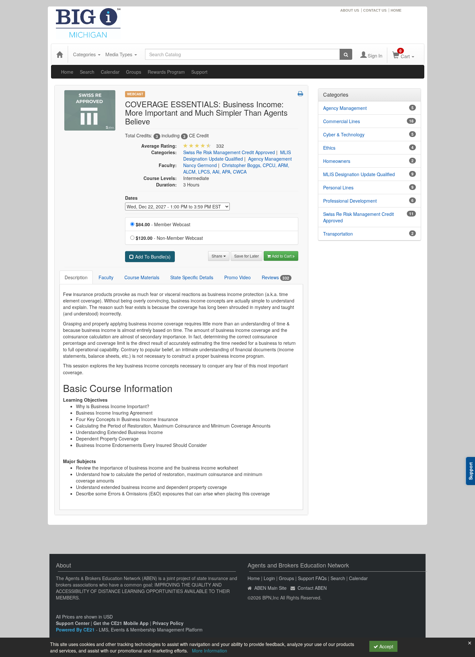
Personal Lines (338, 187)
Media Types (119, 54)
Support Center (73, 623)
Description (76, 277)
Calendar (110, 72)
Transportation (338, 233)
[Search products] (346, 54)
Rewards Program (166, 72)
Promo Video (237, 277)
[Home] (59, 54)
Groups (133, 72)
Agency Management (270, 158)
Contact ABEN (312, 588)
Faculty (106, 277)
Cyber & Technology (343, 134)
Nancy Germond (200, 165)
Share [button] (217, 256)
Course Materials (141, 277)
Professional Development (350, 200)
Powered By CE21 (76, 629)
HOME (396, 10)
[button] (300, 93)
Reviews (275, 277)
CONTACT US (374, 10)
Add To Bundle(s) (152, 256)
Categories (85, 54)
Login (269, 578)
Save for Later (246, 256)
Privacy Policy (168, 623)
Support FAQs (312, 578)
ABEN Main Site (270, 588)
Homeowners (336, 161)
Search (87, 72)
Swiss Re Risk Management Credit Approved (229, 152)
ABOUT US (349, 10)
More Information (209, 650)
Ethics (329, 147)
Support (199, 72)
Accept (385, 646)
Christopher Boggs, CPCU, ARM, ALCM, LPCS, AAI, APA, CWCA (236, 168)
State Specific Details (191, 277)
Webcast (135, 94)
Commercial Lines (341, 121)
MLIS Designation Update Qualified (237, 155)
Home (67, 72)
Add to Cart (282, 256)
